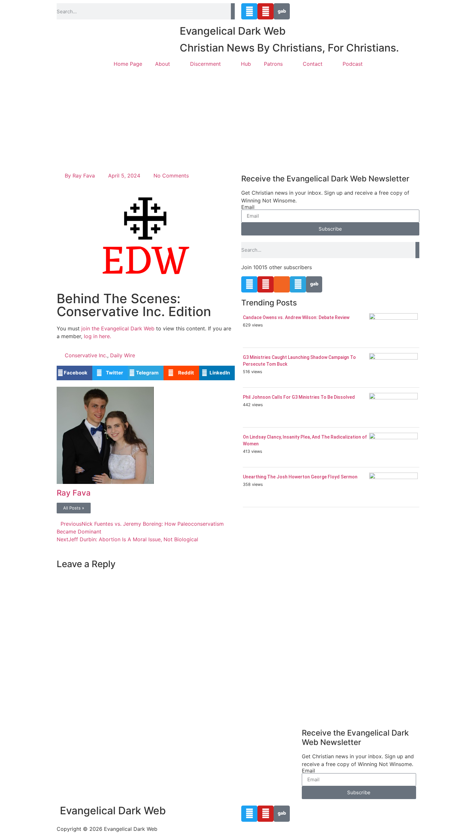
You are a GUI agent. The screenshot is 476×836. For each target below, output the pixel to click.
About (162, 64)
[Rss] (282, 284)
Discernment (205, 64)
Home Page (128, 64)
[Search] (233, 11)
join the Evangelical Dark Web (117, 328)
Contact (313, 64)
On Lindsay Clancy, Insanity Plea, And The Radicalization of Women (305, 440)
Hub (246, 64)
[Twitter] (249, 11)
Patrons (273, 64)
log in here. (97, 336)
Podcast (353, 64)
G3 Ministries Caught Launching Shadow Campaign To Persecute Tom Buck (299, 361)
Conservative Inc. (86, 355)
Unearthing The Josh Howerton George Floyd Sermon (300, 476)
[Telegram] (298, 284)
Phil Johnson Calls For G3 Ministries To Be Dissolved (299, 397)
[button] (74, 373)
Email (248, 207)
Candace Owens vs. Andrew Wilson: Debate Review (296, 317)
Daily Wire (122, 355)
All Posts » (73, 507)
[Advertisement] (238, 119)
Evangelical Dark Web (233, 31)
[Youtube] (265, 11)
